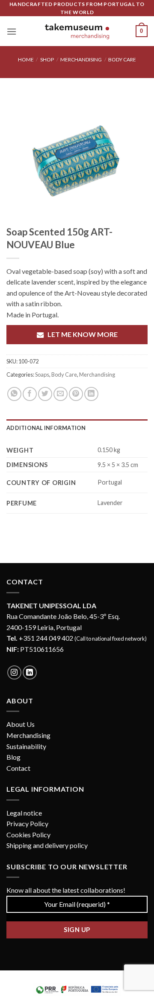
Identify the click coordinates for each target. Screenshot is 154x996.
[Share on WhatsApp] (14, 394)
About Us (20, 724)
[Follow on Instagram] (14, 672)
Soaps (42, 374)
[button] (11, 31)
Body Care (122, 59)
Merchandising (81, 59)
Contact (18, 768)
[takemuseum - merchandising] (77, 31)
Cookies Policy (28, 834)
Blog (13, 757)
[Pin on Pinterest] (76, 394)
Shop (47, 59)
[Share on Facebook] (30, 394)
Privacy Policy (27, 823)
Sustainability (26, 746)
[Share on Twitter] (45, 394)
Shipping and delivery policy (47, 845)
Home (26, 59)
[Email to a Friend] (60, 394)
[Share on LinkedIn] (91, 394)
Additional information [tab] (46, 427)
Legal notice (24, 813)
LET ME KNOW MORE (82, 334)
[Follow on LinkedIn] (30, 672)
